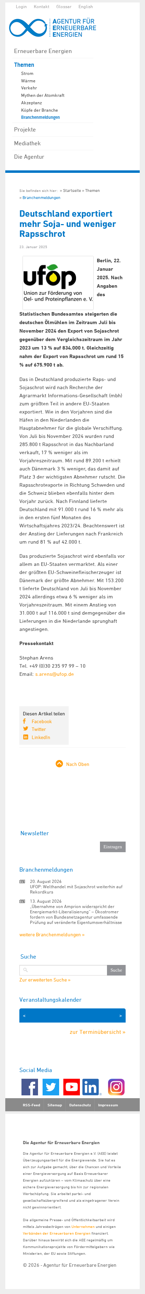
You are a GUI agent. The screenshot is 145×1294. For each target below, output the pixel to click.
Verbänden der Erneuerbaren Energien (56, 1233)
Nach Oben (77, 764)
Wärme (28, 80)
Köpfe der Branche (39, 110)
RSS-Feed (31, 1104)
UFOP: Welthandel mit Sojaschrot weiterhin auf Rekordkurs (76, 889)
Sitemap (55, 1104)
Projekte (25, 129)
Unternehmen (83, 1226)
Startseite (72, 190)
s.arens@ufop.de (54, 674)
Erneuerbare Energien (43, 50)
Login (21, 6)
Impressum (108, 1104)
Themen (24, 65)
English (85, 6)
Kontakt (41, 6)
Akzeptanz (31, 102)
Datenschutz (80, 1104)
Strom (27, 73)
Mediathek (27, 143)
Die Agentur (29, 156)
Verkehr (29, 87)
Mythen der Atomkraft (42, 95)
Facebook (42, 721)
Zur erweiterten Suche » (44, 979)
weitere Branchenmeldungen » (51, 934)
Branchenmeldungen (40, 117)
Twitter (39, 729)
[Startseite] (56, 27)
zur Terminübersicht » (98, 1032)
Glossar (63, 6)
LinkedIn (41, 737)
